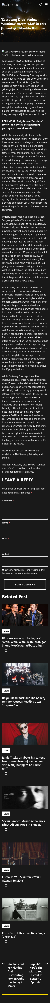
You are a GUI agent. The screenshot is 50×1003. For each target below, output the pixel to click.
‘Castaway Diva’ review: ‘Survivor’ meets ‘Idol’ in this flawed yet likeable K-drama (24, 468)
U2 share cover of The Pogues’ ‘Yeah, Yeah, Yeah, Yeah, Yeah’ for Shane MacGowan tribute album (24, 641)
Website (6, 554)
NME (30, 471)
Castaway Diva (26, 75)
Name (6, 522)
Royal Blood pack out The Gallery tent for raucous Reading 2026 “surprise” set (23, 701)
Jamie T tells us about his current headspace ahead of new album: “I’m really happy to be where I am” (23, 763)
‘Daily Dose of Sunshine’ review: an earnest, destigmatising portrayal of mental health (22, 125)
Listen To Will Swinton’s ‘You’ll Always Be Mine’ (21, 878)
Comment (8, 500)
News (6, 631)
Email (5, 538)
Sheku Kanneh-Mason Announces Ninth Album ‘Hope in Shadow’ (23, 823)
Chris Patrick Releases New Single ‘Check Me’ (24, 935)
